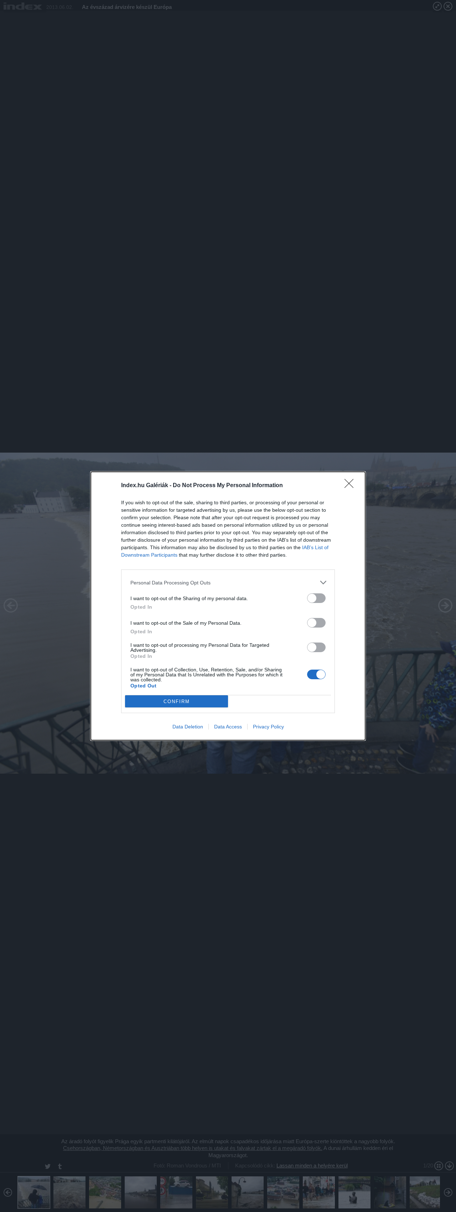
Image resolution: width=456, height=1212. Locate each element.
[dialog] (228, 606)
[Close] (351, 485)
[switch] (316, 598)
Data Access (228, 726)
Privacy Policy (268, 726)
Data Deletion (187, 726)
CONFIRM (177, 701)
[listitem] (228, 582)
